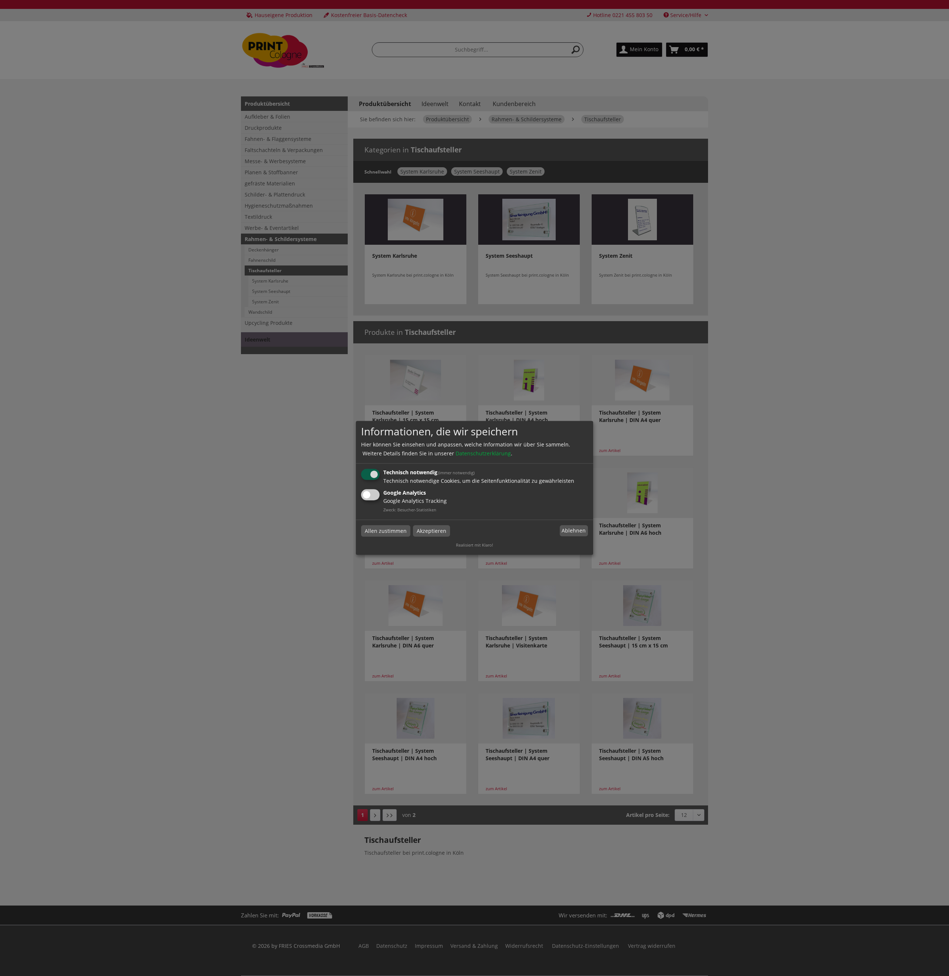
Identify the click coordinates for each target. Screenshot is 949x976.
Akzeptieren (431, 530)
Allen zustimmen (386, 530)
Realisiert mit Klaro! (474, 545)
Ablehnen (574, 530)
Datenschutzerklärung (483, 453)
